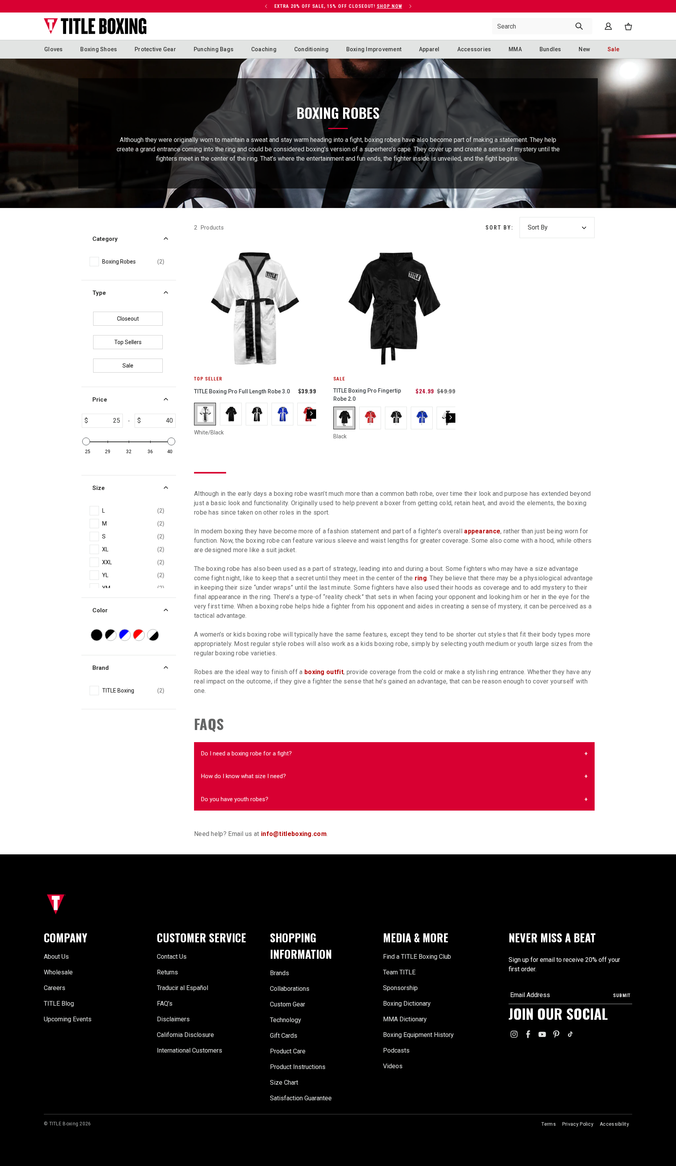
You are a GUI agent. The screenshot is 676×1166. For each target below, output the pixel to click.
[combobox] (542, 26)
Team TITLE (399, 972)
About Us (56, 956)
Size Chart (284, 1082)
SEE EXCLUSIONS (214, 6)
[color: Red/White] (370, 418)
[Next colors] (311, 414)
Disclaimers (173, 1019)
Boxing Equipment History (418, 1035)
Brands (279, 973)
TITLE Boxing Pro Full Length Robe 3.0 (242, 391)
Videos (393, 1066)
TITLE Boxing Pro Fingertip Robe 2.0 (367, 394)
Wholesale (58, 972)
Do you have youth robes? (234, 799)
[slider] (86, 441)
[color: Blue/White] (283, 414)
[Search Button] (579, 26)
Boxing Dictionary (407, 1003)
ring (421, 578)
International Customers (189, 1050)
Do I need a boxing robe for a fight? (246, 753)
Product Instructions (297, 1067)
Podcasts (396, 1050)
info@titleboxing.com (294, 834)
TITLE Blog (59, 1003)
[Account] (608, 26)
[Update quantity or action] (257, 6)
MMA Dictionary (405, 1019)
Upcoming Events (68, 1019)
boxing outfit (323, 672)
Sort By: (499, 227)
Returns (167, 972)
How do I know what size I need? (243, 776)
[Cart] (628, 26)
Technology (285, 1020)
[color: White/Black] (205, 414)
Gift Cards (283, 1035)
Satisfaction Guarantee (301, 1098)
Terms (548, 1124)
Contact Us (172, 956)
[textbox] (105, 420)
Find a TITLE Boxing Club (417, 956)
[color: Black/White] (257, 414)
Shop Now (213, 6)
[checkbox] (133, 262)
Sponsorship (400, 988)
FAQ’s (165, 1003)
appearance (482, 531)
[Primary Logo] (95, 26)
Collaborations (289, 988)
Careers (54, 988)
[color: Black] (231, 414)
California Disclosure (185, 1035)
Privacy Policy (577, 1124)
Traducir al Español (182, 988)
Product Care (288, 1051)
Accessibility (614, 1124)
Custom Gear (287, 1004)
